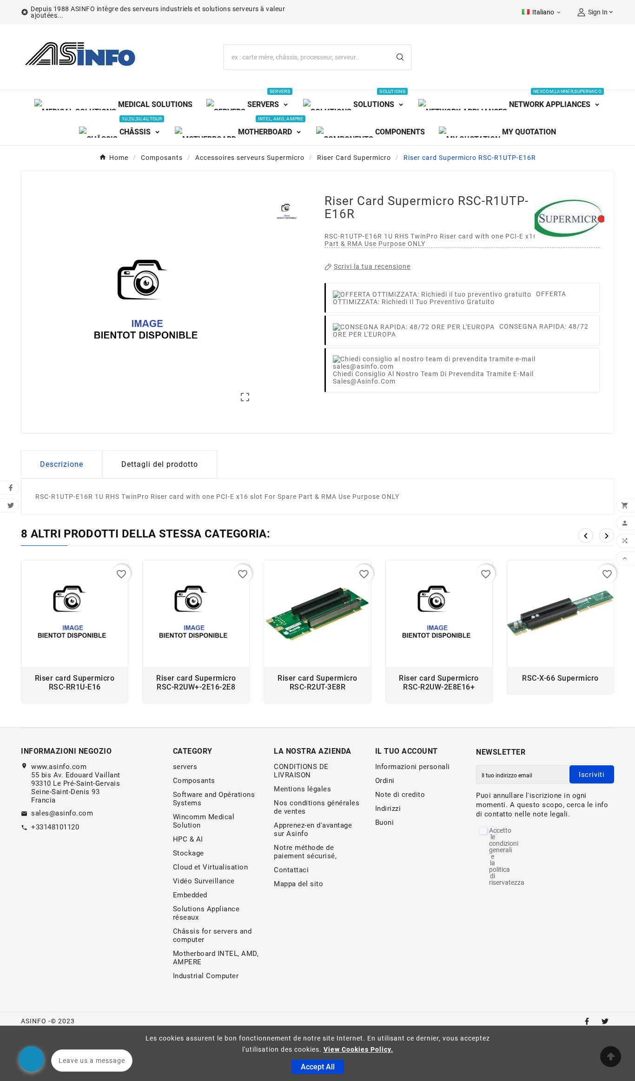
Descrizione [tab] (61, 464)
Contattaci (291, 870)
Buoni (384, 822)
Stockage (188, 853)
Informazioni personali (412, 767)
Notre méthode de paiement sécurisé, (305, 851)
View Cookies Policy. (358, 1049)
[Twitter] (605, 1021)
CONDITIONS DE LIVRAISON (301, 771)
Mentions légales (302, 789)
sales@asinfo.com (62, 813)
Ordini (385, 780)
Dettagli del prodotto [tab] (159, 464)
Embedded (190, 895)
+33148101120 (55, 827)
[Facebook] (586, 1021)
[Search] (400, 56)
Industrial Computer (206, 976)
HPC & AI (188, 839)
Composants (194, 780)
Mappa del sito (298, 884)
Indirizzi (388, 808)
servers (185, 767)
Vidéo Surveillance (204, 881)
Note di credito (400, 794)
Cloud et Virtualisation (210, 867)
